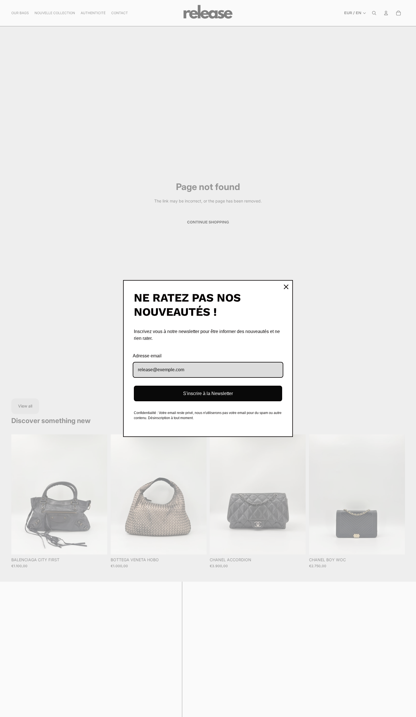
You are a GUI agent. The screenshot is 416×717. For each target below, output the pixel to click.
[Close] (286, 287)
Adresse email (147, 355)
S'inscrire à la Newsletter (208, 393)
